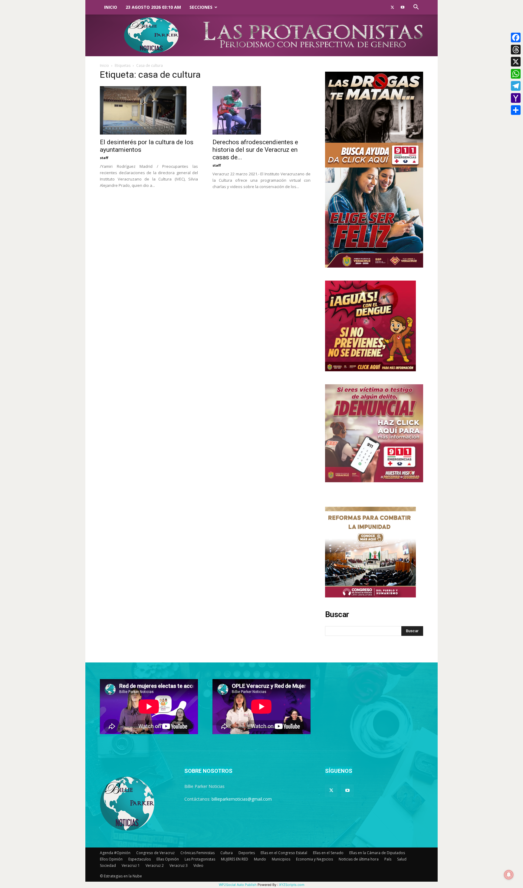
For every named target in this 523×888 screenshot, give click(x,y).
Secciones (200, 7)
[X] (516, 62)
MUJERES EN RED (234, 859)
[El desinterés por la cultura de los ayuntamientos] (149, 110)
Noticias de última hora (359, 859)
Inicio (110, 7)
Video (198, 865)
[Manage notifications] (509, 875)
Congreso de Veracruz (155, 852)
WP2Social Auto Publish (238, 885)
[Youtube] (402, 7)
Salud (401, 859)
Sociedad (108, 865)
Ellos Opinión (111, 859)
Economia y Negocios (314, 859)
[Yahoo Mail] (516, 98)
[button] (416, 8)
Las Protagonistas (200, 859)
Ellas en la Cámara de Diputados (377, 852)
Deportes (246, 852)
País (387, 859)
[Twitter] (392, 7)
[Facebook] (516, 37)
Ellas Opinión (167, 859)
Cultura (226, 852)
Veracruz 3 (178, 865)
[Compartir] (516, 110)
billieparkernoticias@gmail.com (242, 799)
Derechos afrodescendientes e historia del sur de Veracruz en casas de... (255, 149)
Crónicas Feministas (197, 852)
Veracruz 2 (155, 865)
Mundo (260, 859)
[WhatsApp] (516, 74)
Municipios (281, 859)
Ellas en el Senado (328, 852)
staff (104, 157)
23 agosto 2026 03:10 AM (153, 7)
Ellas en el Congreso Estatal (284, 852)
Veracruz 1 (131, 865)
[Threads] (516, 50)
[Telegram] (516, 86)
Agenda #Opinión (115, 852)
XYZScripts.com (291, 885)
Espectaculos (139, 859)
